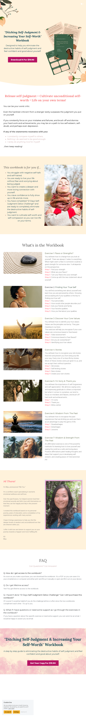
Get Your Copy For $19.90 (43, 663)
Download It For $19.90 (22, 59)
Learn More (11, 708)
